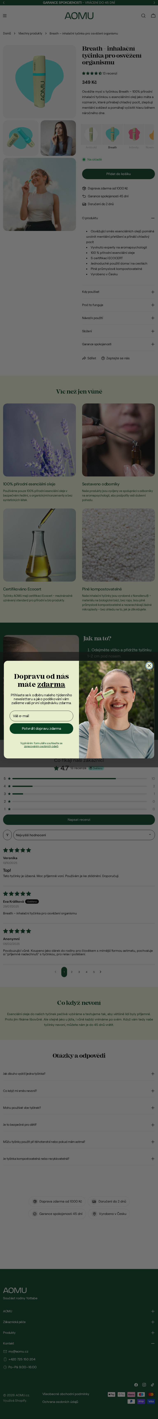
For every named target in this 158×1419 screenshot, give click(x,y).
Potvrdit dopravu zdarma (41, 729)
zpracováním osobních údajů (41, 746)
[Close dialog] (149, 665)
